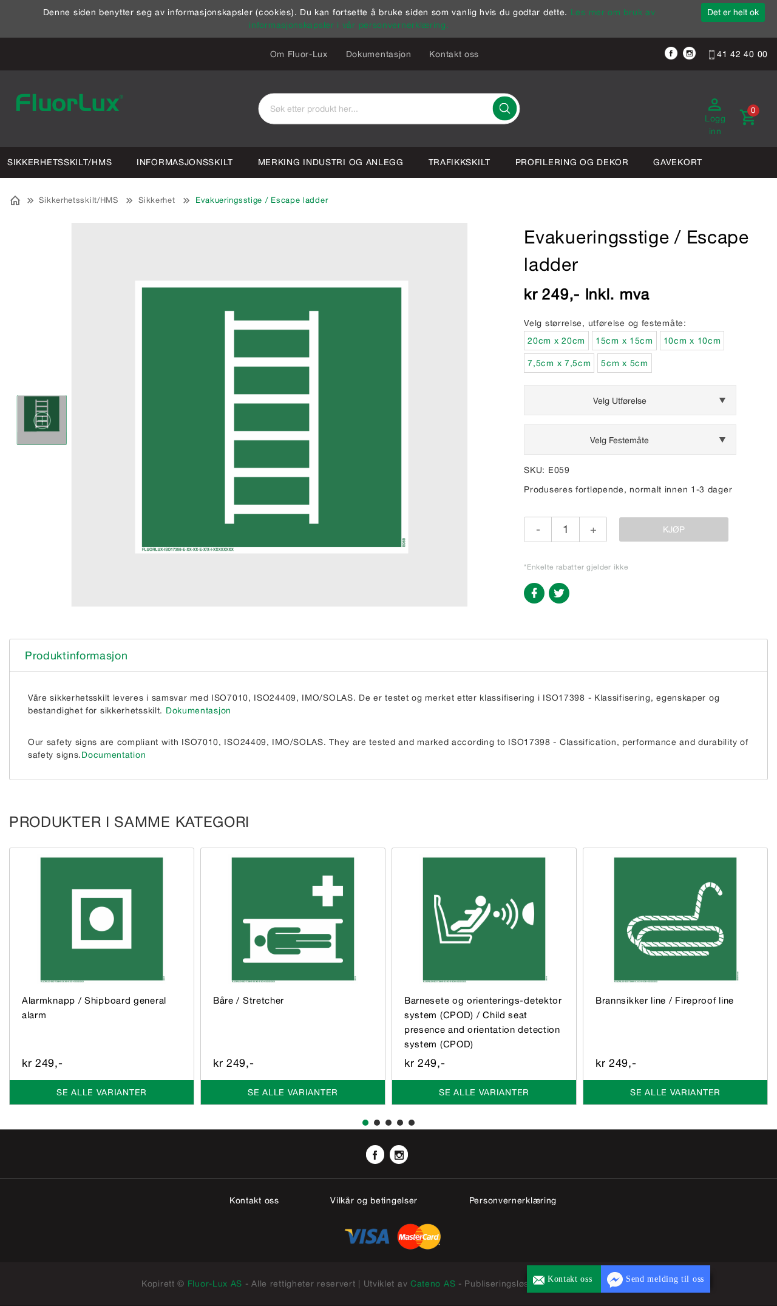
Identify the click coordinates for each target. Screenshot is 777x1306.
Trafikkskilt (459, 162)
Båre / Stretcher (248, 1000)
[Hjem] (15, 199)
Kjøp (674, 529)
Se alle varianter (101, 1092)
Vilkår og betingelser (374, 1200)
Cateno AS (432, 1283)
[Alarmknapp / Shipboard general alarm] (102, 918)
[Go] (504, 109)
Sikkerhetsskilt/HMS (59, 162)
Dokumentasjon (379, 54)
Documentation (113, 755)
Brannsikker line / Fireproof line (664, 1000)
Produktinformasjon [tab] (76, 655)
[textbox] (389, 109)
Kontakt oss (454, 54)
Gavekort (677, 162)
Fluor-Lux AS (215, 1283)
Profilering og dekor (572, 162)
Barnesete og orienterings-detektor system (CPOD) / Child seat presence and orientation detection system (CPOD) (483, 1022)
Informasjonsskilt (185, 162)
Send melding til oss (663, 1279)
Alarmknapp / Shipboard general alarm (94, 1007)
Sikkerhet (156, 200)
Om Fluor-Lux (299, 54)
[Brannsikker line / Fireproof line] (675, 918)
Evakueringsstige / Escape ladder (261, 200)
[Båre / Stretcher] (293, 918)
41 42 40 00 (741, 54)
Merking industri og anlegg (331, 162)
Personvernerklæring (513, 1200)
